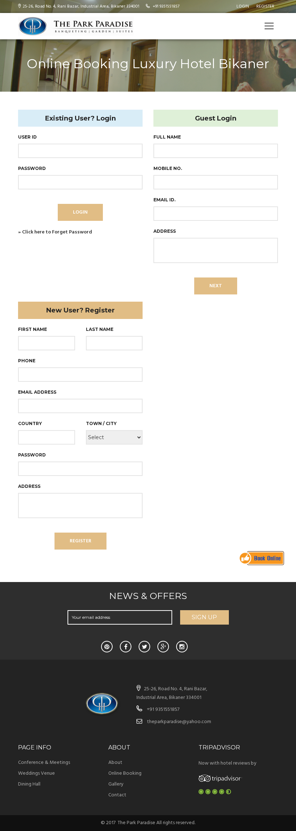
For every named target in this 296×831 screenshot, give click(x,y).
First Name (33, 329)
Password (33, 168)
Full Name (168, 137)
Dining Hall (29, 784)
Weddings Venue (36, 773)
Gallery (115, 784)
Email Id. (165, 199)
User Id (29, 137)
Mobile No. (169, 168)
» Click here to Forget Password (55, 232)
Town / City (102, 423)
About (115, 762)
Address (166, 231)
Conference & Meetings (44, 762)
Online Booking (125, 773)
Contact (117, 795)
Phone (27, 360)
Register (265, 6)
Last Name (99, 329)
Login (242, 6)
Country (31, 423)
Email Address (38, 392)
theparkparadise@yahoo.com (179, 722)
